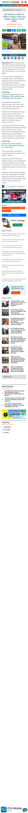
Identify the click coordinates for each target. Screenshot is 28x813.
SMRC (23, 208)
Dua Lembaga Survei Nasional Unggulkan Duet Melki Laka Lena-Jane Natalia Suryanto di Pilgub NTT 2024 (13, 253)
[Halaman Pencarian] (25, 2)
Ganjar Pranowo (6, 208)
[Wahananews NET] (11, 2)
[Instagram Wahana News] (8, 58)
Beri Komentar (15, 215)
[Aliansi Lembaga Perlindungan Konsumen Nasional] (14, 414)
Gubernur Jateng (16, 208)
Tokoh (22, 5)
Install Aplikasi (17, 225)
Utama (4, 5)
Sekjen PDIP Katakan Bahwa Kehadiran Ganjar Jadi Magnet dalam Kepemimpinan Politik (13, 273)
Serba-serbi (10, 5)
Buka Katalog (15, 293)
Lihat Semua (20, 186)
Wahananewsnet (6, 210)
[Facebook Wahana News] (5, 58)
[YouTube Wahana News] (19, 58)
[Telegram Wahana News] (22, 58)
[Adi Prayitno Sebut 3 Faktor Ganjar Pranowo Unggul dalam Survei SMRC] (14, 41)
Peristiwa (17, 5)
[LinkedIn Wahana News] (15, 58)
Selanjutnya (12, 186)
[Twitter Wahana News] (12, 58)
